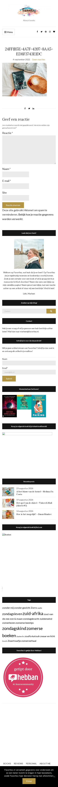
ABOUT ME (45, 763)
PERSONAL (31, 763)
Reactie (7, 133)
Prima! (29, 781)
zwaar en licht (47, 636)
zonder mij (8, 607)
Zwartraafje (14, 640)
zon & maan (16, 618)
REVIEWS (18, 763)
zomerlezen (8, 622)
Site (4, 192)
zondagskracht (31, 618)
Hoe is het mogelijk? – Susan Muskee (34, 514)
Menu (9, 32)
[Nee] (54, 776)
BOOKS (7, 763)
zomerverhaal (28, 640)
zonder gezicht (22, 607)
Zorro (34, 607)
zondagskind (14, 628)
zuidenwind (46, 618)
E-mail (6, 180)
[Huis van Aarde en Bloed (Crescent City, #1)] (9, 406)
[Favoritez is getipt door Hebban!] (23, 677)
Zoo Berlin (20, 636)
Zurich (4, 641)
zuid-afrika (33, 613)
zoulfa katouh (32, 636)
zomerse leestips (24, 622)
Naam (6, 168)
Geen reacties (38, 59)
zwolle (39, 608)
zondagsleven (12, 614)
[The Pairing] (38, 406)
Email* (5, 368)
